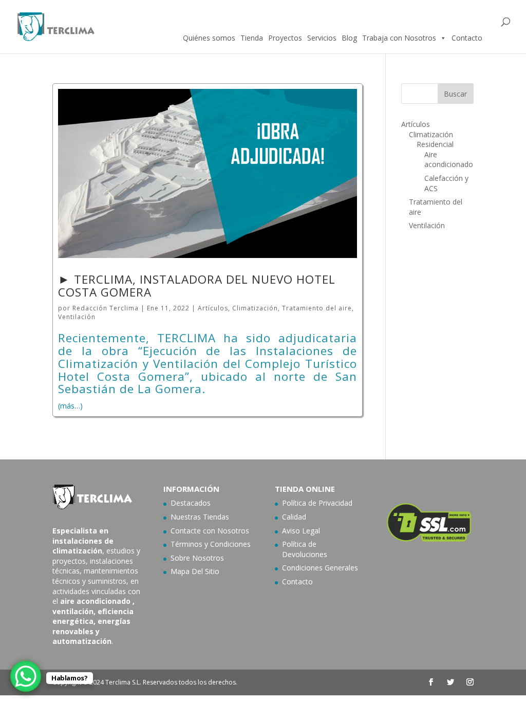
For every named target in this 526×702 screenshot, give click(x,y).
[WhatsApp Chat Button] (25, 676)
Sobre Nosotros (197, 558)
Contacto (467, 38)
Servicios (321, 38)
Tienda (251, 38)
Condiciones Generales (320, 567)
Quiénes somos (209, 38)
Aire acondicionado (448, 160)
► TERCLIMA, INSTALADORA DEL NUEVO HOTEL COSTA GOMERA (196, 285)
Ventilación (77, 316)
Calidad (294, 517)
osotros (236, 530)
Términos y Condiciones (211, 544)
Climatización (255, 308)
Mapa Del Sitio (195, 571)
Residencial (435, 144)
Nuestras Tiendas (200, 517)
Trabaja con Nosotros (399, 38)
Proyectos (285, 38)
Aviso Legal (301, 530)
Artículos (213, 308)
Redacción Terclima (105, 308)
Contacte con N (197, 530)
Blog (349, 38)
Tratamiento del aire (317, 308)
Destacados (191, 503)
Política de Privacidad (317, 503)
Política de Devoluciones (304, 549)
